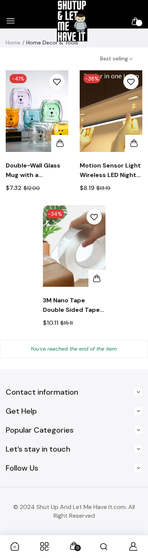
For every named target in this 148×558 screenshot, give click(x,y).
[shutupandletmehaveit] (72, 21)
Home (13, 42)
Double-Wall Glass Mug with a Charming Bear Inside (33, 170)
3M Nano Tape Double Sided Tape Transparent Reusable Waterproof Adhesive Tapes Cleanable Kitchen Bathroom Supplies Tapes (72, 305)
